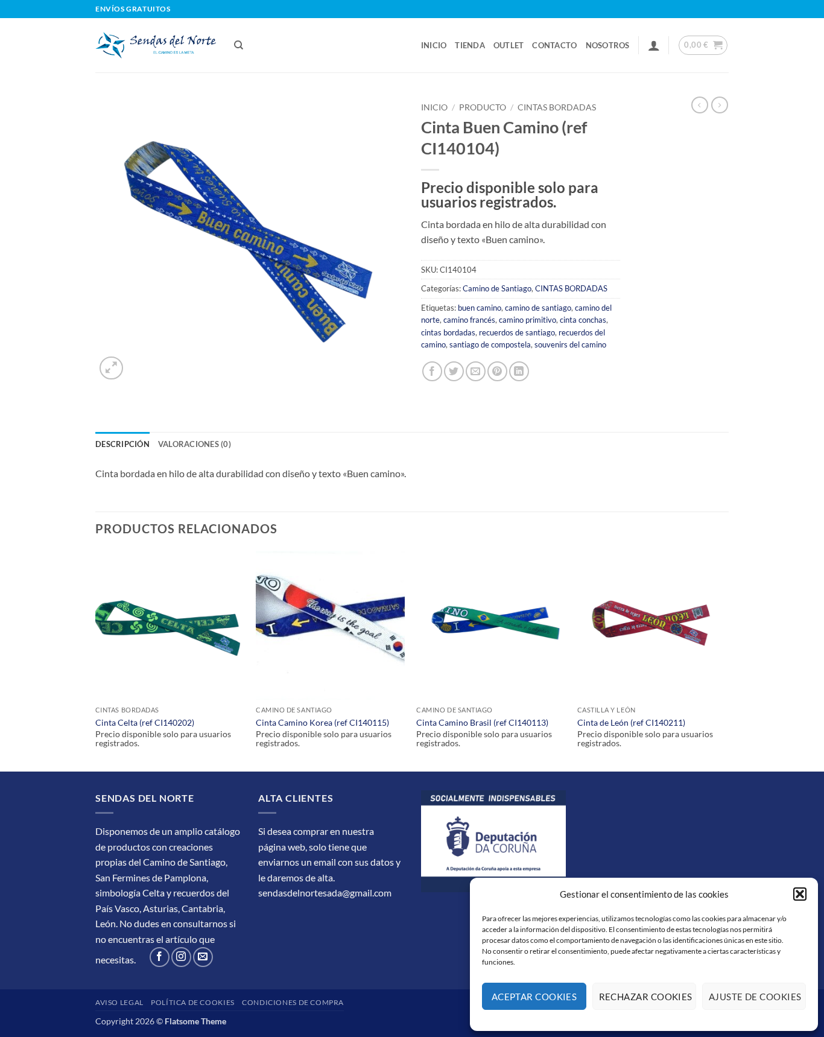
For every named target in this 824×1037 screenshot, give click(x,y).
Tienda (470, 45)
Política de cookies (193, 1002)
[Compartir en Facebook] (432, 371)
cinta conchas (583, 320)
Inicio (434, 45)
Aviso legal (119, 1002)
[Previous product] (719, 105)
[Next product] (699, 105)
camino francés (469, 320)
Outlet (508, 45)
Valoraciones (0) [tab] (194, 444)
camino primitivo (527, 320)
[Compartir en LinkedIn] (519, 371)
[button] (800, 894)
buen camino (479, 307)
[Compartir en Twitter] (454, 371)
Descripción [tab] (122, 444)
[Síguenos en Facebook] (160, 957)
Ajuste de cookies (755, 996)
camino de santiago (538, 307)
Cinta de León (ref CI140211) (631, 722)
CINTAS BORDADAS (557, 107)
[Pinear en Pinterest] (497, 371)
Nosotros (608, 45)
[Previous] (96, 660)
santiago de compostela (490, 344)
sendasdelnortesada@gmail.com (324, 892)
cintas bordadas (448, 332)
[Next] (725, 660)
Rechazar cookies (645, 996)
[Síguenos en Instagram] (181, 957)
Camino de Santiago (497, 288)
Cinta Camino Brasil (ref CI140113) (482, 722)
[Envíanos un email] (203, 957)
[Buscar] (238, 45)
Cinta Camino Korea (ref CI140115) (322, 722)
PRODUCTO (482, 107)
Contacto (554, 45)
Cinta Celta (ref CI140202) (144, 722)
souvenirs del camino (570, 344)
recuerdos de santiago (517, 332)
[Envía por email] (476, 371)
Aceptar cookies (534, 996)
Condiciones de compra (293, 1002)
